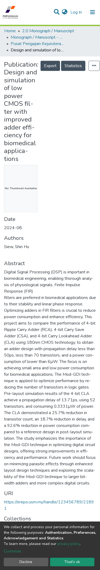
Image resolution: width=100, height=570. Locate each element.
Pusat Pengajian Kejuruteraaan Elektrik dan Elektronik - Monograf (37, 44)
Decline (25, 561)
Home (10, 31)
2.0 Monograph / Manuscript (48, 31)
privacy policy (68, 543)
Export (50, 66)
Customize (12, 551)
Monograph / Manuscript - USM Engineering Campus (37, 37)
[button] (64, 12)
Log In (76, 12)
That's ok (72, 561)
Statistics (73, 66)
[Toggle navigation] (92, 12)
